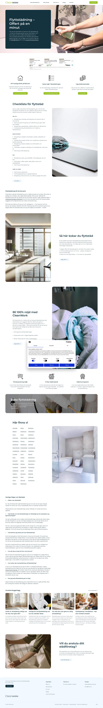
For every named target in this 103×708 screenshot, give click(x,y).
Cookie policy (65, 704)
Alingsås (15, 428)
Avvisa (36, 365)
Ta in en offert (83, 93)
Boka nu (48, 684)
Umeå (22, 470)
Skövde (22, 464)
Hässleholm (31, 438)
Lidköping (23, 451)
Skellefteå (15, 464)
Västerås (30, 474)
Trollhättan (31, 467)
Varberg (15, 474)
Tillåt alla (67, 365)
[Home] (11, 2)
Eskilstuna (23, 431)
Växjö (21, 477)
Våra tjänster (46, 2)
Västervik (15, 477)
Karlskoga (15, 444)
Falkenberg (31, 431)
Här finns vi (56, 2)
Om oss (47, 689)
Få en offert (93, 2)
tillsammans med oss (11, 570)
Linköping (31, 451)
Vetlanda (30, 477)
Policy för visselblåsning (82, 704)
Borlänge (30, 428)
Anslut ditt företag (50, 694)
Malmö (30, 454)
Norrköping (31, 457)
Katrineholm (16, 447)
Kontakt (71, 2)
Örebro (15, 483)
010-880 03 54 (15, 40)
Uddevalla (15, 470)
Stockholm (31, 464)
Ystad (14, 480)
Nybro (22, 461)
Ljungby (15, 454)
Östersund (23, 483)
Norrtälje (15, 461)
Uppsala (30, 470)
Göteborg (31, 434)
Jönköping (16, 441)
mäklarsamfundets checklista (13, 199)
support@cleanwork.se (32, 40)
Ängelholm (31, 480)
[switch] (45, 361)
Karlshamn (31, 441)
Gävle (22, 434)
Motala (22, 457)
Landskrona (16, 451)
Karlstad (30, 444)
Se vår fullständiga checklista (51, 93)
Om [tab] (67, 345)
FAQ (97, 704)
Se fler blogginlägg (92, 590)
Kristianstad (23, 447)
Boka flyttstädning (34, 2)
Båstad (15, 431)
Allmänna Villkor (58, 704)
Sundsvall (15, 467)
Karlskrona (23, 444)
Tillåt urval (51, 365)
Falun (14, 434)
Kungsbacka (31, 447)
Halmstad (15, 438)
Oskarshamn (31, 461)
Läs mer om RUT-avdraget (20, 93)
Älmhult (22, 480)
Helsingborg (23, 438)
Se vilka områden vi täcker (69, 684)
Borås (22, 428)
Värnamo (23, 474)
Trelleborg (23, 467)
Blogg (64, 2)
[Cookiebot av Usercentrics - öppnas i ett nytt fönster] (66, 342)
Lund (21, 454)
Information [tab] (51, 345)
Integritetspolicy (72, 704)
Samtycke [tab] (35, 345)
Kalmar (22, 441)
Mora (14, 457)
